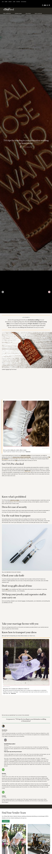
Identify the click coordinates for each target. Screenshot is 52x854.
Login (14, 1)
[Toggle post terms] (49, 292)
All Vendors (6, 821)
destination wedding (33, 320)
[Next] (47, 840)
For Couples (23, 1)
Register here (28, 470)
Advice (26, 137)
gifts (7, 589)
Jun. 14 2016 (4, 775)
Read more (28, 451)
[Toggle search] (43, 5)
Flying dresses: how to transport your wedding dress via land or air (16, 688)
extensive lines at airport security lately (22, 457)
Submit (6, 1)
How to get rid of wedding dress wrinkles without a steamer (14, 450)
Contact (10, 1)
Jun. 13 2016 (4, 731)
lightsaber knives (10, 572)
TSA (21, 327)
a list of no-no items (14, 500)
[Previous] (4, 840)
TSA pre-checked (32, 323)
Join (3, 1)
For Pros (18, 1)
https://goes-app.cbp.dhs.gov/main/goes (13, 751)
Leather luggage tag (6, 369)
